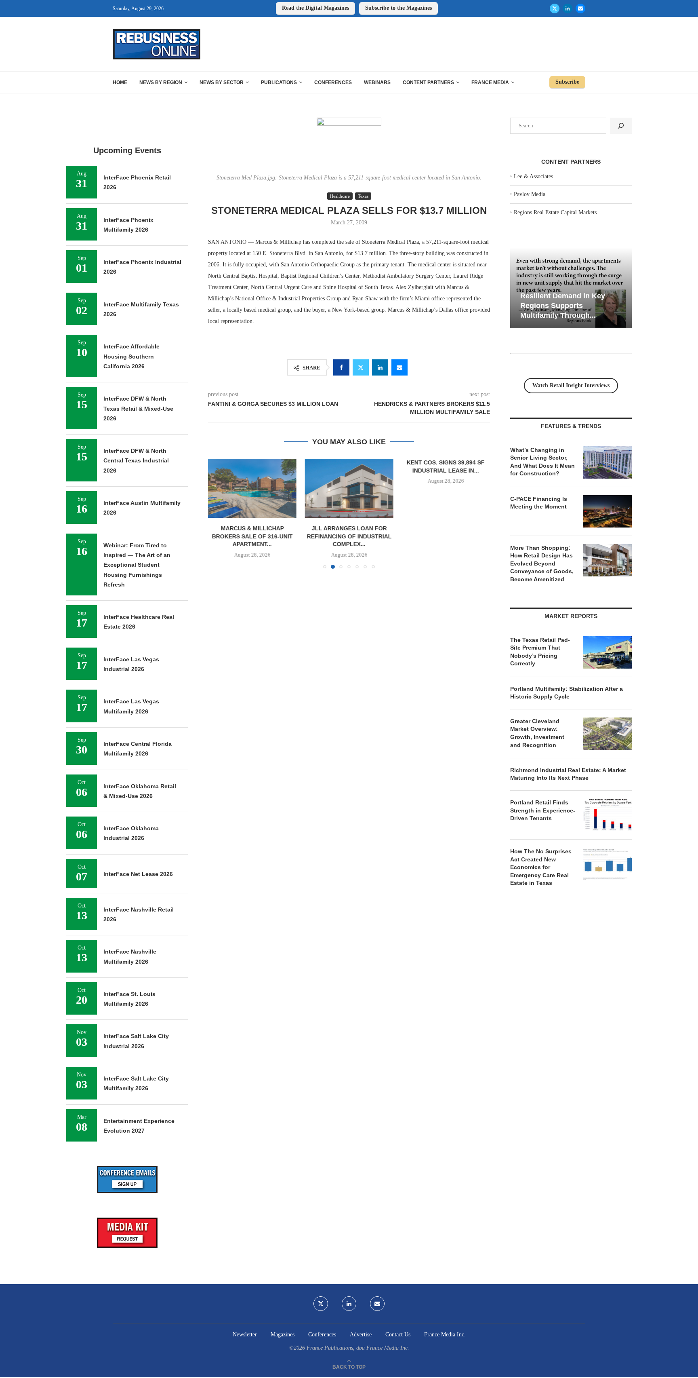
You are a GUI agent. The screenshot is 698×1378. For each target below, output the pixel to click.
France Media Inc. (445, 1335)
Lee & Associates (533, 176)
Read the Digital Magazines (315, 8)
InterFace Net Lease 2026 (138, 874)
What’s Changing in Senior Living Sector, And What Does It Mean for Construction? (542, 462)
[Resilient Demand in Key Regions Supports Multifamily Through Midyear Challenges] (571, 288)
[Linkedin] (567, 8)
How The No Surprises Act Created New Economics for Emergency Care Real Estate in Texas (541, 867)
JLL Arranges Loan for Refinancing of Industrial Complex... (349, 536)
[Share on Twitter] (361, 367)
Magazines (282, 1335)
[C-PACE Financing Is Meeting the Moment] (607, 511)
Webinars (377, 82)
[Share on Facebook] (341, 367)
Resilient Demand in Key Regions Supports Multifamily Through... (562, 305)
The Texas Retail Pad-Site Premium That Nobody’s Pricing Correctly (540, 652)
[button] (219, 513)
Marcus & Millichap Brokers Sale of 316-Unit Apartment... (252, 536)
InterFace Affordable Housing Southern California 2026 (131, 356)
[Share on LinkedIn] (380, 367)
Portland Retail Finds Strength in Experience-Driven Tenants (542, 810)
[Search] (621, 126)
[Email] (580, 8)
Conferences (333, 82)
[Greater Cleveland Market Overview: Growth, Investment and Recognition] (607, 733)
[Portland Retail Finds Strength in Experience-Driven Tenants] (607, 815)
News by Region (160, 82)
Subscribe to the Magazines (398, 8)
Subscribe (567, 82)
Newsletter (245, 1335)
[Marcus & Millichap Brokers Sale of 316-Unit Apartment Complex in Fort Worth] (252, 488)
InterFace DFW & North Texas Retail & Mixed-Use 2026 (138, 408)
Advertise (361, 1335)
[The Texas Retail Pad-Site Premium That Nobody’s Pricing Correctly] (607, 652)
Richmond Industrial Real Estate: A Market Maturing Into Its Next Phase (568, 774)
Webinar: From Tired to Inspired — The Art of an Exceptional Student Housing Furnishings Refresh (136, 565)
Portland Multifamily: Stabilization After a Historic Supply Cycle (566, 693)
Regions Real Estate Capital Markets (555, 212)
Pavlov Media (529, 194)
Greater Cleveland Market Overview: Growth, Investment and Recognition (537, 733)
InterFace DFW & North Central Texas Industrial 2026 (136, 460)
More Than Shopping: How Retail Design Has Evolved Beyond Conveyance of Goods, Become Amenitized (542, 563)
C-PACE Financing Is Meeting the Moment (538, 503)
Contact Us (397, 1335)
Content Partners (428, 82)
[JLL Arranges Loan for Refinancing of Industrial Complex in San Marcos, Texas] (349, 488)
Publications (279, 82)
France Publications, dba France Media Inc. (358, 1348)
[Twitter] (554, 8)
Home (120, 82)
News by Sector (222, 82)
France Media (490, 82)
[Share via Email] (399, 367)
